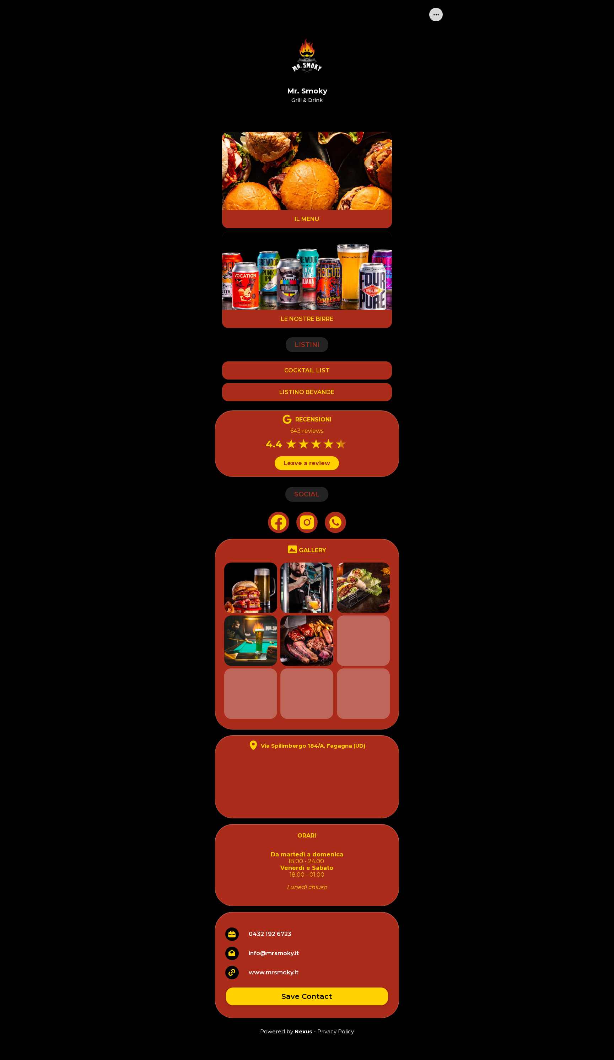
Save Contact (306, 996)
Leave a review (307, 463)
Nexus (303, 1031)
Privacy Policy (335, 1031)
